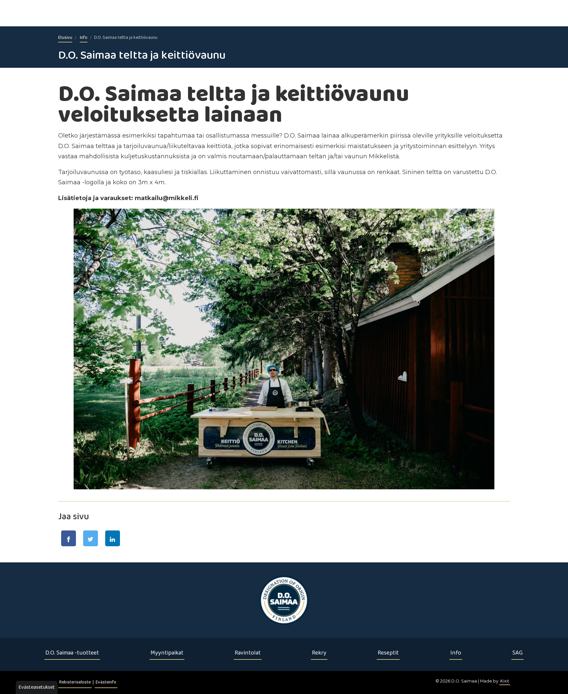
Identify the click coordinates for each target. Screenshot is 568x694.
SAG (517, 653)
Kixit (504, 681)
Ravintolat (248, 653)
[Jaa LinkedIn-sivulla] (112, 538)
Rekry (319, 653)
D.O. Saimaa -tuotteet (72, 653)
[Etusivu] (284, 600)
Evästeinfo (106, 682)
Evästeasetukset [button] (36, 687)
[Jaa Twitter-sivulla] (90, 538)
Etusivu (65, 38)
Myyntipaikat (167, 653)
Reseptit (388, 653)
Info (83, 38)
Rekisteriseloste (75, 682)
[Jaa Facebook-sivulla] (68, 538)
